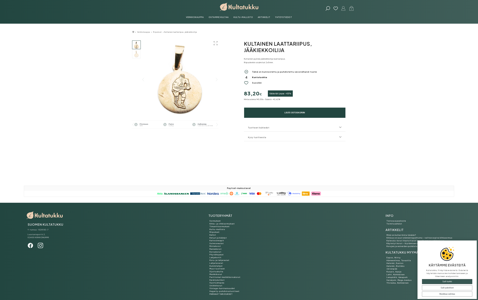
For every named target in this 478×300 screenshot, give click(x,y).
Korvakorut (215, 252)
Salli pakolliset (447, 288)
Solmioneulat (216, 243)
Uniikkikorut (215, 285)
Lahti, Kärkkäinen (396, 274)
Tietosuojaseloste (396, 221)
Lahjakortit (215, 257)
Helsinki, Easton (395, 263)
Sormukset (215, 221)
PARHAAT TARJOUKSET (221, 294)
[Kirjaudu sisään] (343, 8)
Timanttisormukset (219, 226)
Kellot (212, 235)
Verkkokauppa (195, 17)
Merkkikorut (215, 274)
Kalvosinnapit (216, 240)
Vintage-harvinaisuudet (222, 288)
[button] (216, 79)
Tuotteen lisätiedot (258, 127)
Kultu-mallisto (243, 17)
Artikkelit (264, 17)
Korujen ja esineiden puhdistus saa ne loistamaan (412, 246)
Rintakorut (215, 246)
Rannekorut (215, 249)
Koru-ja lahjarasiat (219, 260)
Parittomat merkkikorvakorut (224, 277)
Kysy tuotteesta (257, 137)
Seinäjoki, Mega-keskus (399, 280)
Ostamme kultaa (219, 17)
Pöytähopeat (216, 254)
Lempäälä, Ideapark (397, 277)
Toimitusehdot (394, 224)
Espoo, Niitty (394, 257)
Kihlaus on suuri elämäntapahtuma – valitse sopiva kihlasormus (419, 238)
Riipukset (157, 32)
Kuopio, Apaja (394, 271)
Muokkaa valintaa (447, 294)
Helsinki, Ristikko (396, 266)
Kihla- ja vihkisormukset (222, 224)
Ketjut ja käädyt (218, 238)
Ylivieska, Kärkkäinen (398, 283)
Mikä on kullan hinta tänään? (401, 235)
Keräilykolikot (217, 280)
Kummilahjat (216, 266)
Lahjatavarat (216, 263)
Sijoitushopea (216, 283)
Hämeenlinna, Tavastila (399, 260)
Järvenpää (392, 269)
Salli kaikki (447, 281)
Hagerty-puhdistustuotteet (224, 291)
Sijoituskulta (216, 271)
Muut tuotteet (217, 268)
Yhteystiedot (283, 17)
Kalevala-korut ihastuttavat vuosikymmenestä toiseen (416, 240)
